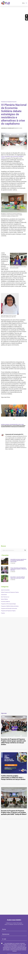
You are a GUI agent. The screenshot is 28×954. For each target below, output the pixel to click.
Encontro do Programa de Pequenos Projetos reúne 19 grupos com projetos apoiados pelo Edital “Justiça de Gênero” (14, 812)
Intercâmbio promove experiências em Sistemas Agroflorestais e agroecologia (18, 560)
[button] (4, 410)
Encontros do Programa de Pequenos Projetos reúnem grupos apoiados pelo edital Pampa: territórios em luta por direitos (13, 741)
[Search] (25, 550)
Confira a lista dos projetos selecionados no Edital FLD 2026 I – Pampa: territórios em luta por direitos (13, 777)
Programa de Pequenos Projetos (8, 101)
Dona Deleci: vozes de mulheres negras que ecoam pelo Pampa (17, 577)
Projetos (3, 613)
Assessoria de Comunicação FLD (14, 434)
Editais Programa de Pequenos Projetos (10, 592)
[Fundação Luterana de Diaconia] (5, 3)
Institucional (4, 594)
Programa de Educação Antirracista (9, 608)
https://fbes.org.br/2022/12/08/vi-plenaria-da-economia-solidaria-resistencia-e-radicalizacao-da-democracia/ (13, 426)
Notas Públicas (4, 599)
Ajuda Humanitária (5, 590)
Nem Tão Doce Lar (5, 596)
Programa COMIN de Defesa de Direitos (10, 606)
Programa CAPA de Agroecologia (8, 603)
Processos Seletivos (5, 601)
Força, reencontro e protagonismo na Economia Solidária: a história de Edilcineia (18, 569)
